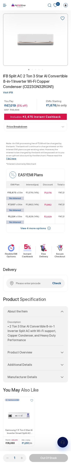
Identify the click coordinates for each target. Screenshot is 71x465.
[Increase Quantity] (21, 458)
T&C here (11, 158)
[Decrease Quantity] (7, 458)
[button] (35, 313)
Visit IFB (8, 92)
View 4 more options (33, 228)
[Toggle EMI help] (62, 442)
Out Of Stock (48, 458)
